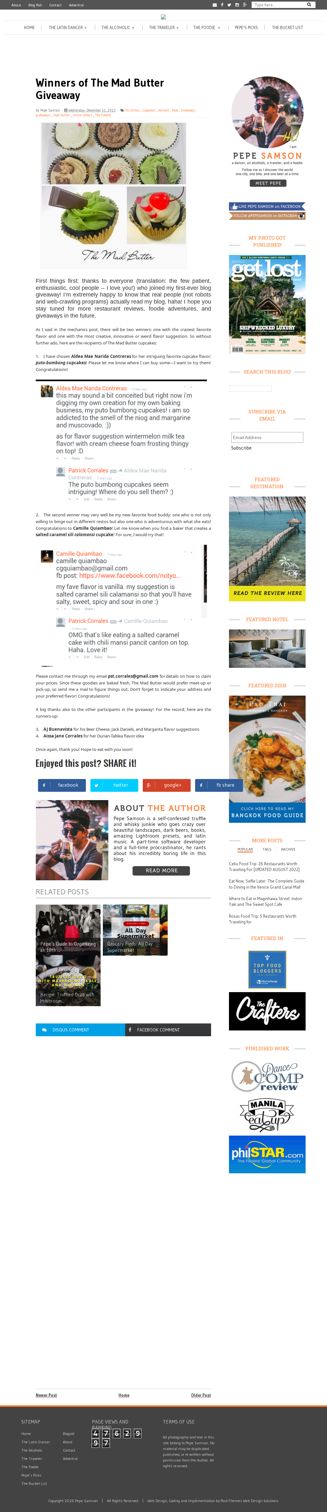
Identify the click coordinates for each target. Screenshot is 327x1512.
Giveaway (187, 110)
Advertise (76, 5)
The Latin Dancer (68, 27)
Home (29, 27)
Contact (55, 5)
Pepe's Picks (246, 27)
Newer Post (46, 1395)
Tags (266, 849)
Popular (245, 849)
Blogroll (68, 1433)
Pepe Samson (50, 110)
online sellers (82, 115)
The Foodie (207, 27)
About (16, 5)
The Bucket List (287, 27)
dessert (163, 110)
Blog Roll (35, 5)
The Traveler (164, 27)
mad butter (61, 115)
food (175, 110)
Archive (288, 849)
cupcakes (149, 110)
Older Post (201, 1395)
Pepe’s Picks (31, 1475)
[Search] (309, 4)
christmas (132, 110)
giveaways (43, 115)
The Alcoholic (118, 27)
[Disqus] (123, 1127)
